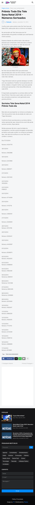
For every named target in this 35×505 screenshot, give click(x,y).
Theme (26, 502)
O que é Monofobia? (18, 415)
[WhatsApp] (20, 358)
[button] (2, 2)
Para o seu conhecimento (17, 8)
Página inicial (5, 8)
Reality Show (6, 458)
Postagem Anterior (8, 363)
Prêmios (26, 455)
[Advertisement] (17, 386)
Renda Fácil (15, 458)
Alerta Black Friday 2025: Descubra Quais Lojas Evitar (23, 425)
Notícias (10, 455)
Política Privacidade (17, 499)
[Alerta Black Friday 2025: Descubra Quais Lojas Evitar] (7, 427)
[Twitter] (16, 358)
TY (14, 502)
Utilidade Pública (23, 461)
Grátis (4, 455)
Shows (23, 458)
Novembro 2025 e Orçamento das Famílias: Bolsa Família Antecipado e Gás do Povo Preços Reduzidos (23, 434)
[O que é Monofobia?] (7, 418)
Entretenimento (23, 452)
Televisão (13, 461)
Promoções (18, 455)
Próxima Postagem (27, 363)
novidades (5, 464)
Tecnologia (6, 461)
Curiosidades (13, 452)
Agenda (5, 452)
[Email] (23, 358)
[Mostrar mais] (27, 358)
